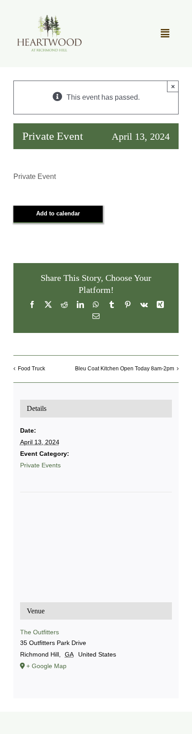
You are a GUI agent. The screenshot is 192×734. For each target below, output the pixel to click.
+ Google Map (46, 665)
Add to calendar (58, 213)
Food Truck (31, 368)
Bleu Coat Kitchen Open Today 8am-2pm (124, 368)
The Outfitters (39, 632)
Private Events (40, 465)
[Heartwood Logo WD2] (49, 16)
